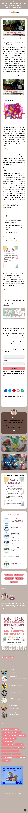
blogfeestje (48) (7, 741)
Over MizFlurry (5, 3)
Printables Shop (14, 3)
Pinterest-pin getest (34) (10, 751)
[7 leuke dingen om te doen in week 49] (6, 564)
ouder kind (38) (7, 748)
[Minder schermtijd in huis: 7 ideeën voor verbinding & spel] (6, 528)
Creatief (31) (16, 754)
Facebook (11, 289)
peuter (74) (6, 732)
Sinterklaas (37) (19, 748)
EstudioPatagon (19, 798)
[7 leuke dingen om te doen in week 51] (6, 550)
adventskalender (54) (9, 738)
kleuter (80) (6, 729)
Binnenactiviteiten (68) (9, 735)
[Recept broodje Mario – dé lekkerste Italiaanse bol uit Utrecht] (4, 708)
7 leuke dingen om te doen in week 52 (17, 542)
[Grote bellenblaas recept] (4, 715)
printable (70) (16, 732)
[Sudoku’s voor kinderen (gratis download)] (4, 679)
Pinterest (22, 289)
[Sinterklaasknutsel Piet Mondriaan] (4, 686)
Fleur (14, 418)
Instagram (17, 289)
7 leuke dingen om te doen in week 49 (17, 564)
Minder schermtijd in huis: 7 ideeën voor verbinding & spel (17, 528)
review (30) (6, 760)
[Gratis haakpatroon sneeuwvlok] (4, 693)
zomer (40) (19, 744)
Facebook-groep (17, 7)
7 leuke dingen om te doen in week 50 (11, 556)
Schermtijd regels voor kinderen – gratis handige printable (17, 700)
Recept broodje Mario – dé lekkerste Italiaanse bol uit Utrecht (16, 707)
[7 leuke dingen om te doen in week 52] (6, 542)
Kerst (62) (22, 735)
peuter (4, 405)
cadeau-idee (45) (8, 744)
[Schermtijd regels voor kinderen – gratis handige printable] (4, 700)
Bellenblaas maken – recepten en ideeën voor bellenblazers (17, 671)
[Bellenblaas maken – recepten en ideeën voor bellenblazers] (4, 671)
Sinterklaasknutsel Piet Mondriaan (16, 685)
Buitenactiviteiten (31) (9, 757)
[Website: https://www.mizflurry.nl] (14, 430)
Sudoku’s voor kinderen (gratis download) (17, 678)
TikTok (7, 291)
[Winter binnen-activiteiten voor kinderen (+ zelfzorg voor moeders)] (6, 535)
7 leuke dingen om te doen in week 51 (17, 550)
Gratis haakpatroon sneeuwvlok (15, 692)
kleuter (20, 403)
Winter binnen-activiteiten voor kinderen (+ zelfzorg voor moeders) (17, 536)
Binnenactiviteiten (9, 403)
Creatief (16, 403)
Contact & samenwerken (15, 5)
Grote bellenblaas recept (14, 714)
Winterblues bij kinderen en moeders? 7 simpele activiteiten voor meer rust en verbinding (17, 521)
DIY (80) (15, 729)
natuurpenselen (17, 160)
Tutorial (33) (6, 754)
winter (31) (22, 757)
